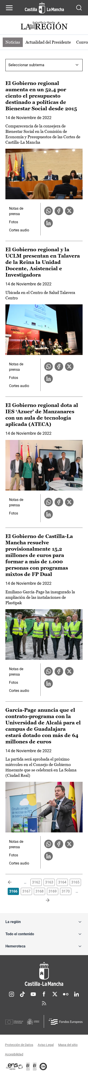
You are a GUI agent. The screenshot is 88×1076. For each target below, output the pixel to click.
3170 (66, 891)
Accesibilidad (14, 1054)
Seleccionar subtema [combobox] (26, 65)
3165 (75, 882)
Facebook (44, 994)
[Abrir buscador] (79, 7)
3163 (49, 882)
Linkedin (76, 994)
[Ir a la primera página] (13, 882)
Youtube (33, 994)
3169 (53, 891)
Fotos (13, 222)
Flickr (65, 994)
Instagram (11, 994)
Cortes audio (19, 230)
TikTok (22, 994)
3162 (36, 882)
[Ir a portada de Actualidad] (44, 26)
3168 (39, 891)
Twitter (54, 994)
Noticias (12, 42)
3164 (62, 882)
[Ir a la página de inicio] (44, 8)
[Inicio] (44, 974)
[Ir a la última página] (44, 900)
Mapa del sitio (68, 1045)
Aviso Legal (46, 1045)
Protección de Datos (19, 1045)
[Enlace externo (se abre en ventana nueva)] (34, 1066)
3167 (26, 891)
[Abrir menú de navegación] (9, 7)
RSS (44, 1003)
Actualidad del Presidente (48, 42)
